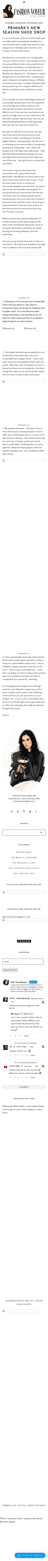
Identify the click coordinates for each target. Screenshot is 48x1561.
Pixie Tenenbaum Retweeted (27, 1043)
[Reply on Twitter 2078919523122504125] (11, 1036)
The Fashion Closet (35, 23)
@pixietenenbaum (37, 998)
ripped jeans (12, 157)
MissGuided (7, 177)
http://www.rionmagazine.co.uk (16, 917)
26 (10, 1047)
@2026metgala (21, 1047)
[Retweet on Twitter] (16, 1043)
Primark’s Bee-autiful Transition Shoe (24, 1506)
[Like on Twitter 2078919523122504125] (20, 1036)
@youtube (27, 1066)
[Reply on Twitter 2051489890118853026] (11, 1078)
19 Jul (12, 1002)
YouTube (14, 1066)
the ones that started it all (30, 247)
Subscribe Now (10, 970)
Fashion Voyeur (24, 11)
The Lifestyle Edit (24, 874)
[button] (24, 2)
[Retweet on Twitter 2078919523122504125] (15, 1036)
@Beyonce (13, 1073)
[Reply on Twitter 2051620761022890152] (11, 1055)
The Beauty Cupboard (24, 858)
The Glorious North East (24, 868)
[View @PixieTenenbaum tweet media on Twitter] (29, 1051)
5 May (31, 1047)
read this (20, 202)
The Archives (20, 23)
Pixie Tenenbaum (19, 998)
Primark (32, 173)
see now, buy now (24, 112)
